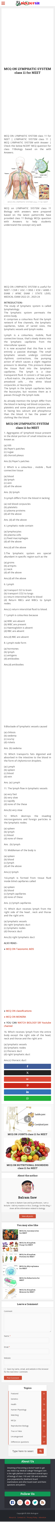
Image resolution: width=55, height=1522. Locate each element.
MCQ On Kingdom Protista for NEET (27, 1255)
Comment (8, 1311)
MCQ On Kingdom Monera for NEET (27, 1291)
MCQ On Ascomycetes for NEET (29, 1232)
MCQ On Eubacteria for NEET (29, 1279)
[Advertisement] (27, 36)
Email (7, 1347)
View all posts (27, 1216)
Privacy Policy (32, 1517)
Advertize (42, 1517)
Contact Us (21, 1517)
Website (7, 1358)
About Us (12, 1517)
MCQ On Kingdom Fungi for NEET (27, 1244)
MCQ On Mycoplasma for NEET (29, 1267)
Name (7, 1336)
